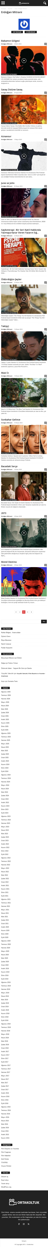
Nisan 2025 (5, 747)
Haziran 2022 (5, 865)
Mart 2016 (4, 1124)
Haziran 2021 (5, 906)
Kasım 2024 (5, 764)
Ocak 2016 (5, 1131)
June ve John (7, 183)
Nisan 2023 (5, 830)
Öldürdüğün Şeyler (11, 279)
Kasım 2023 (5, 806)
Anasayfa (3, 8)
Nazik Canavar (6, 644)
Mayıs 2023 (5, 827)
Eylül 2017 (4, 1062)
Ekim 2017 (4, 1058)
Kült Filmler (5, 1159)
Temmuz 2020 (6, 944)
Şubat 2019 (5, 1003)
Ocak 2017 (5, 1089)
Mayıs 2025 (5, 744)
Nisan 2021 (5, 913)
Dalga (3, 663)
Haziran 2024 (5, 782)
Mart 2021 (4, 916)
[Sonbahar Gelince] (24, 439)
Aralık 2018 (5, 1010)
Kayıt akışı (5, 1180)
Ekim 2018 (4, 1017)
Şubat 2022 (5, 878)
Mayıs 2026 (5, 702)
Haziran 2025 (5, 740)
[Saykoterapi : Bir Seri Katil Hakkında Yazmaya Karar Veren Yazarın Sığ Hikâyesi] (24, 252)
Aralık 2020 (5, 927)
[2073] (24, 533)
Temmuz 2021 (6, 903)
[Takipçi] (24, 346)
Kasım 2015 (5, 1138)
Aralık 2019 (5, 968)
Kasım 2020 (5, 930)
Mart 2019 (4, 1000)
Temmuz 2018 (6, 1027)
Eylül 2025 (4, 730)
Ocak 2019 (5, 1006)
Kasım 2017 (5, 1055)
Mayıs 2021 (5, 910)
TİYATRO (4, 1162)
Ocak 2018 (5, 1048)
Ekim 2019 (4, 975)
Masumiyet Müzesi (7, 658)
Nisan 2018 (5, 1038)
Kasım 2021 (5, 889)
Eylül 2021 (4, 896)
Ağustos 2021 (5, 899)
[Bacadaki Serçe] (24, 486)
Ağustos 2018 (5, 1024)
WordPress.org (6, 1187)
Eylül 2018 (4, 1020)
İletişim (24, 1241)
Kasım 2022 (5, 847)
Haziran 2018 (5, 1031)
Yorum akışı (5, 1183)
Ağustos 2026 (5, 692)
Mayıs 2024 (5, 785)
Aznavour (6, 136)
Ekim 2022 (4, 851)
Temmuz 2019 (6, 986)
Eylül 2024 (4, 771)
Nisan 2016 (5, 1121)
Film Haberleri (5, 1155)
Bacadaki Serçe (9, 466)
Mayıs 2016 (5, 1117)
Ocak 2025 (5, 757)
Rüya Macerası (6, 640)
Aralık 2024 (5, 761)
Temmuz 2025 (6, 737)
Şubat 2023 (5, 837)
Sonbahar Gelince (10, 419)
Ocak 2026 (5, 716)
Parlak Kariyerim (6, 648)
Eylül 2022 (4, 854)
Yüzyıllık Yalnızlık (7, 673)
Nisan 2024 (5, 789)
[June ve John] (24, 202)
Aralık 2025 (5, 719)
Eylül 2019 (4, 979)
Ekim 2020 (4, 934)
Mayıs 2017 (5, 1076)
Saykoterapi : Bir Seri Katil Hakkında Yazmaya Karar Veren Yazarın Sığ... (21, 231)
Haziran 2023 (5, 823)
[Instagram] (24, 1224)
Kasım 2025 (5, 723)
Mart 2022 (4, 875)
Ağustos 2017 (5, 1065)
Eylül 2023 (4, 813)
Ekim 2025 (4, 726)
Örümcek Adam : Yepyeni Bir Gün (12, 668)
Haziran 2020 (5, 948)
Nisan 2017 (5, 1079)
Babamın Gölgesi (10, 40)
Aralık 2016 (5, 1093)
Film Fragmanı (6, 1152)
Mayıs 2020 (5, 951)
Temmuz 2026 (6, 695)
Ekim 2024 (4, 768)
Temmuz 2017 (6, 1069)
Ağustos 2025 (5, 733)
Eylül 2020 (4, 937)
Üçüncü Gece (5, 636)
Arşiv (3, 681)
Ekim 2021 (4, 892)
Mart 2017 (4, 1083)
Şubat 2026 (5, 712)
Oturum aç (4, 1176)
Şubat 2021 (5, 920)
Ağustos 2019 (5, 982)
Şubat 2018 (5, 1044)
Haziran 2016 (5, 1114)
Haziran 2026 (5, 699)
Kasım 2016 (5, 1096)
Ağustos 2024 (5, 775)
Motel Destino (9, 561)
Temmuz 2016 (6, 1110)
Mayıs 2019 (5, 993)
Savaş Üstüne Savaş (11, 89)
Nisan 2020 (5, 955)
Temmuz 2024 (6, 778)
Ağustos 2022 (5, 858)
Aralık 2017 (5, 1051)
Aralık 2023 (5, 802)
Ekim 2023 (4, 809)
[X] (29, 1224)
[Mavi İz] (24, 392)
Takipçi (5, 326)
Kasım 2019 (5, 972)
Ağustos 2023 (5, 816)
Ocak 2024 (5, 799)
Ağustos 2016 (5, 1107)
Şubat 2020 (5, 961)
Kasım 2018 (5, 1013)
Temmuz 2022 (6, 861)
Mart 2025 (4, 750)
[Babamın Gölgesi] (24, 60)
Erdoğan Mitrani (6, 44)
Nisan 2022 (5, 872)
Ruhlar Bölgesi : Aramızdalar (10, 632)
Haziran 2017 (5, 1072)
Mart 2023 (4, 833)
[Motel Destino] (24, 581)
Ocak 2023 (5, 840)
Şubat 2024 (5, 795)
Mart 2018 (4, 1041)
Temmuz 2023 (6, 820)
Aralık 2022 (5, 844)
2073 (3, 513)
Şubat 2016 (5, 1127)
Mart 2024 (4, 792)
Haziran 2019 (5, 989)
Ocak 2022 (5, 882)
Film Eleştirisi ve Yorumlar (9, 74)
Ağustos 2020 (5, 941)
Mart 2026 (4, 709)
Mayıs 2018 (5, 1034)
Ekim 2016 (4, 1100)
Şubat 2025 (5, 754)
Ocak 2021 (5, 923)
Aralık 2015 (5, 1134)
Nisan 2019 (5, 996)
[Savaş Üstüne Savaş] (24, 109)
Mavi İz (5, 372)
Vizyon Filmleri (6, 1166)
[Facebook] (19, 1224)
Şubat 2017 (5, 1086)
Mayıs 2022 (5, 868)
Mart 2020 (4, 958)
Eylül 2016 (4, 1103)
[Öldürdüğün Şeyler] (24, 299)
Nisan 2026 (5, 706)
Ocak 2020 (5, 965)
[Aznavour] (24, 156)
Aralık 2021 (5, 885)
